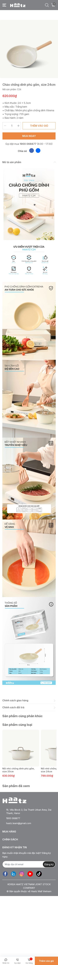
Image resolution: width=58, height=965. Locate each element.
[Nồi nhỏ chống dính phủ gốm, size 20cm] (20, 748)
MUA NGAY (29, 136)
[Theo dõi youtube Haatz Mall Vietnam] (30, 873)
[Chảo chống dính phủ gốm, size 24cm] (29, 49)
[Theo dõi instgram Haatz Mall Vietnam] (22, 873)
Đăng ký (49, 864)
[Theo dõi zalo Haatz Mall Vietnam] (13, 873)
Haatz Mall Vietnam (41, 891)
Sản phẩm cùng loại (17, 725)
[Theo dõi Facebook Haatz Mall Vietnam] (5, 873)
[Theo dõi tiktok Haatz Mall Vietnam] (39, 873)
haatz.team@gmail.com (18, 823)
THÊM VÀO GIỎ (39, 125)
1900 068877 (28, 143)
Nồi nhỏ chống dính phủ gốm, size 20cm (18, 770)
